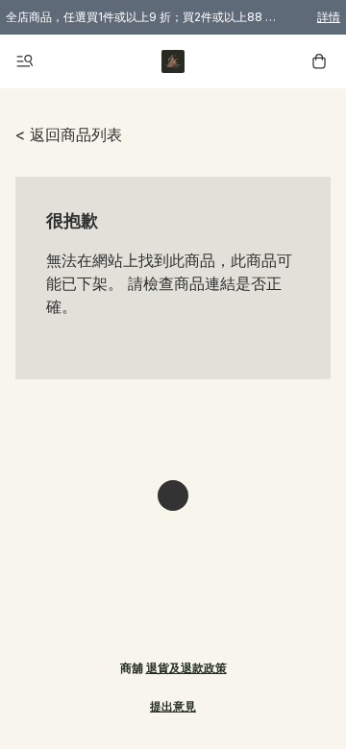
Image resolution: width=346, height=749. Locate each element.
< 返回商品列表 (68, 134)
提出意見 (173, 706)
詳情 (328, 17)
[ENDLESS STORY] (173, 61)
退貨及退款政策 (186, 668)
